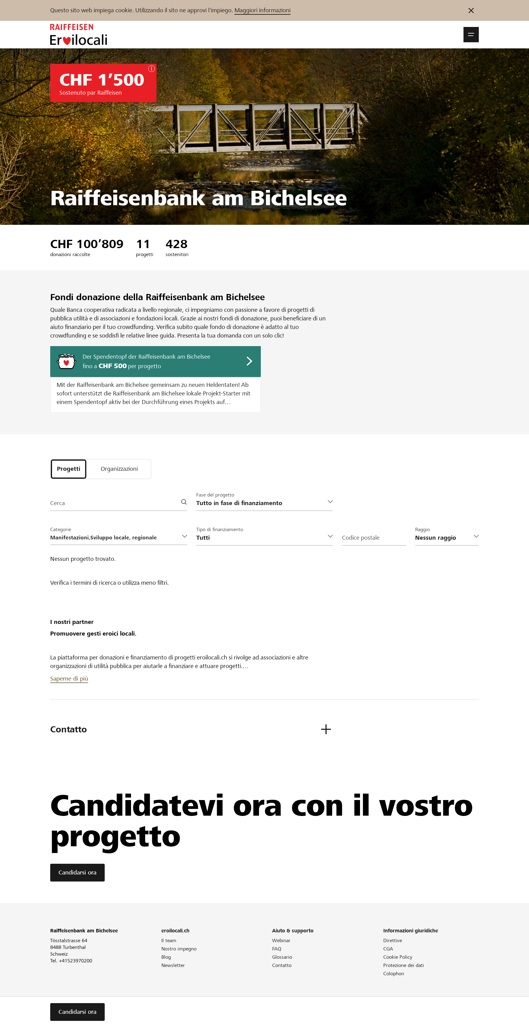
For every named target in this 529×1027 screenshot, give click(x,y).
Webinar (281, 940)
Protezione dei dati (403, 965)
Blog (166, 957)
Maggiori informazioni (262, 10)
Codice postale (361, 537)
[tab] (69, 469)
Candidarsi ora (77, 872)
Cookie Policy (397, 957)
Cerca (57, 503)
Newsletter (173, 965)
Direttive (392, 940)
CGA (388, 949)
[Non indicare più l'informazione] (471, 10)
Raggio (422, 529)
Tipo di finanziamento (219, 529)
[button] (471, 34)
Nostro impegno (179, 949)
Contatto (281, 965)
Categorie (60, 529)
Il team (168, 940)
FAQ (276, 949)
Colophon (393, 973)
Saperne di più (69, 678)
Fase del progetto (215, 495)
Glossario (282, 957)
